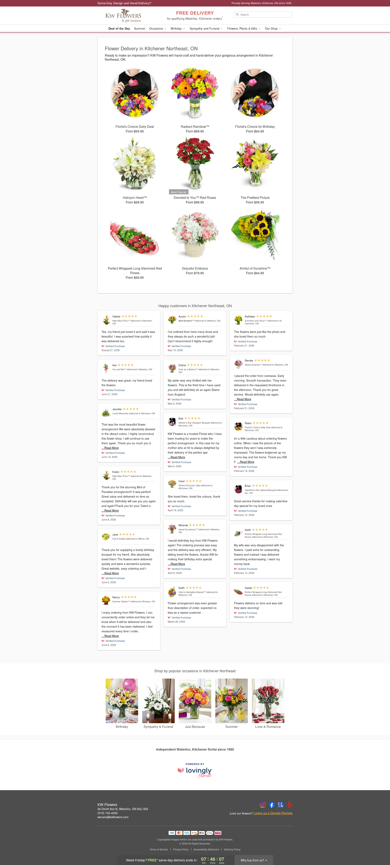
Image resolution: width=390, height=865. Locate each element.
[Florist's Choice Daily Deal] (238, 426)
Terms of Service (159, 849)
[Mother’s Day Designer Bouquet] (172, 422)
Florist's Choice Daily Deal (258, 427)
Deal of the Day (119, 28)
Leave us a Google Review (273, 813)
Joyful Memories (120, 413)
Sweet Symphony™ (188, 529)
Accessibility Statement (206, 849)
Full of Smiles (118, 538)
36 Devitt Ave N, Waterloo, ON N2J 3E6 (123, 809)
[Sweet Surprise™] (238, 364)
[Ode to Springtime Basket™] (172, 592)
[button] (379, 848)
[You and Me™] (106, 368)
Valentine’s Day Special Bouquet (260, 490)
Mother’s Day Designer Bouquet (194, 422)
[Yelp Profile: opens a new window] (289, 805)
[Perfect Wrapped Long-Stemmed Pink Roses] (238, 533)
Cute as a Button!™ (188, 369)
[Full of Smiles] (106, 537)
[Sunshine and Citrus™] (238, 320)
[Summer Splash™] (106, 601)
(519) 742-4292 (108, 813)
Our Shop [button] (271, 28)
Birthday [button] (176, 28)
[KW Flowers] (127, 15)
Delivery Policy (232, 849)
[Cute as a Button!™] (172, 368)
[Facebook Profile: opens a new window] (272, 805)
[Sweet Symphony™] (172, 529)
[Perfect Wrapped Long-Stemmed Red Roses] (238, 591)
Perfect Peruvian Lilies (189, 485)
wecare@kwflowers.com (113, 817)
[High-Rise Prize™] (106, 320)
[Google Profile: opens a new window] (281, 805)
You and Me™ (119, 369)
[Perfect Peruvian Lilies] (172, 484)
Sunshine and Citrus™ (256, 320)
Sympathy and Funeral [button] (205, 28)
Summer (139, 28)
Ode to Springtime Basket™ (192, 592)
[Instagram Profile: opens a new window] (263, 805)
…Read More (110, 448)
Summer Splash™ (121, 601)
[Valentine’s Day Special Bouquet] (238, 489)
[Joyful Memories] (106, 412)
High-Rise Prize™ (121, 320)
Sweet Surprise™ (253, 364)
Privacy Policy (180, 849)
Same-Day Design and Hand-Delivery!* (125, 3)
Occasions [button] (156, 28)
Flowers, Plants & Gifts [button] (242, 28)
